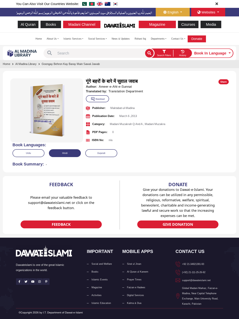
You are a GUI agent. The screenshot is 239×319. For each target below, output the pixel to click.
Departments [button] (158, 38)
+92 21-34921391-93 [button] (193, 264)
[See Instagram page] (39, 281)
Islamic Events (99, 279)
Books (51, 24)
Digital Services (135, 295)
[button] (49, 53)
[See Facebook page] (19, 281)
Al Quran (28, 24)
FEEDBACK (61, 224)
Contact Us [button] (177, 38)
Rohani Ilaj (140, 38)
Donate (196, 39)
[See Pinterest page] (46, 281)
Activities (96, 295)
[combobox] (100, 53)
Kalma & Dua (134, 303)
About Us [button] (52, 38)
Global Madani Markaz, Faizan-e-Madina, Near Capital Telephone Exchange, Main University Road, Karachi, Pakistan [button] (200, 296)
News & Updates (121, 38)
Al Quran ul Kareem (137, 271)
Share (223, 82)
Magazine (157, 24)
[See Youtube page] (33, 281)
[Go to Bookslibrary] (22, 52)
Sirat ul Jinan (134, 263)
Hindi (65, 153)
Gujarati (101, 153)
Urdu (28, 153)
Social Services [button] (96, 38)
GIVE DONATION (178, 224)
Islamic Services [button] (72, 38)
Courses (188, 24)
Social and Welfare (101, 263)
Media (211, 24)
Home (38, 38)
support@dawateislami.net (196, 280)
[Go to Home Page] (119, 24)
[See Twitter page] (26, 281)
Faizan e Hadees (136, 287)
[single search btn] (149, 53)
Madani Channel (81, 24)
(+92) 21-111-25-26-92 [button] (193, 272)
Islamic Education (101, 303)
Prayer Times (134, 279)
